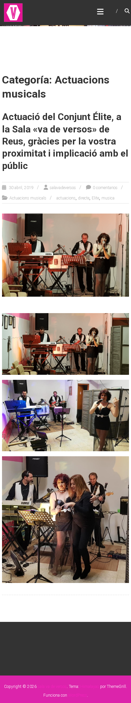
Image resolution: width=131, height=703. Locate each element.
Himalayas (89, 686)
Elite (95, 198)
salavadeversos (63, 187)
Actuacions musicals (27, 198)
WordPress (77, 695)
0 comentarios (105, 187)
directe (83, 198)
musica (108, 198)
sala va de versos (52, 686)
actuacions (66, 198)
